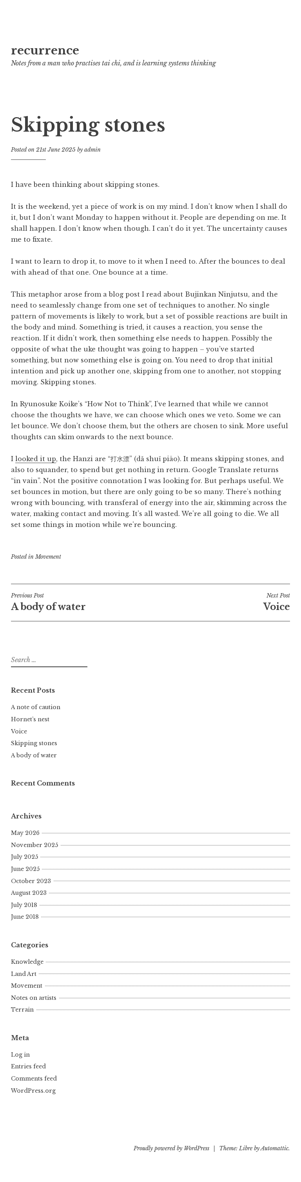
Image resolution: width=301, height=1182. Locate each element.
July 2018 (24, 905)
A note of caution (35, 707)
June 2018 (25, 916)
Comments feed (34, 1078)
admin (92, 149)
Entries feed (28, 1066)
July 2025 (24, 856)
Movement (48, 556)
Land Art (23, 973)
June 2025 (25, 868)
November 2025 (34, 845)
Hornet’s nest (30, 719)
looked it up (35, 459)
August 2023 (29, 892)
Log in (20, 1054)
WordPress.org (33, 1090)
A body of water (48, 602)
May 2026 (25, 832)
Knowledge (27, 961)
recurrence (45, 50)
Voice (19, 731)
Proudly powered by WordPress (171, 1148)
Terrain (22, 1009)
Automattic (274, 1148)
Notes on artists (33, 997)
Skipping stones (34, 743)
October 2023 (31, 881)
